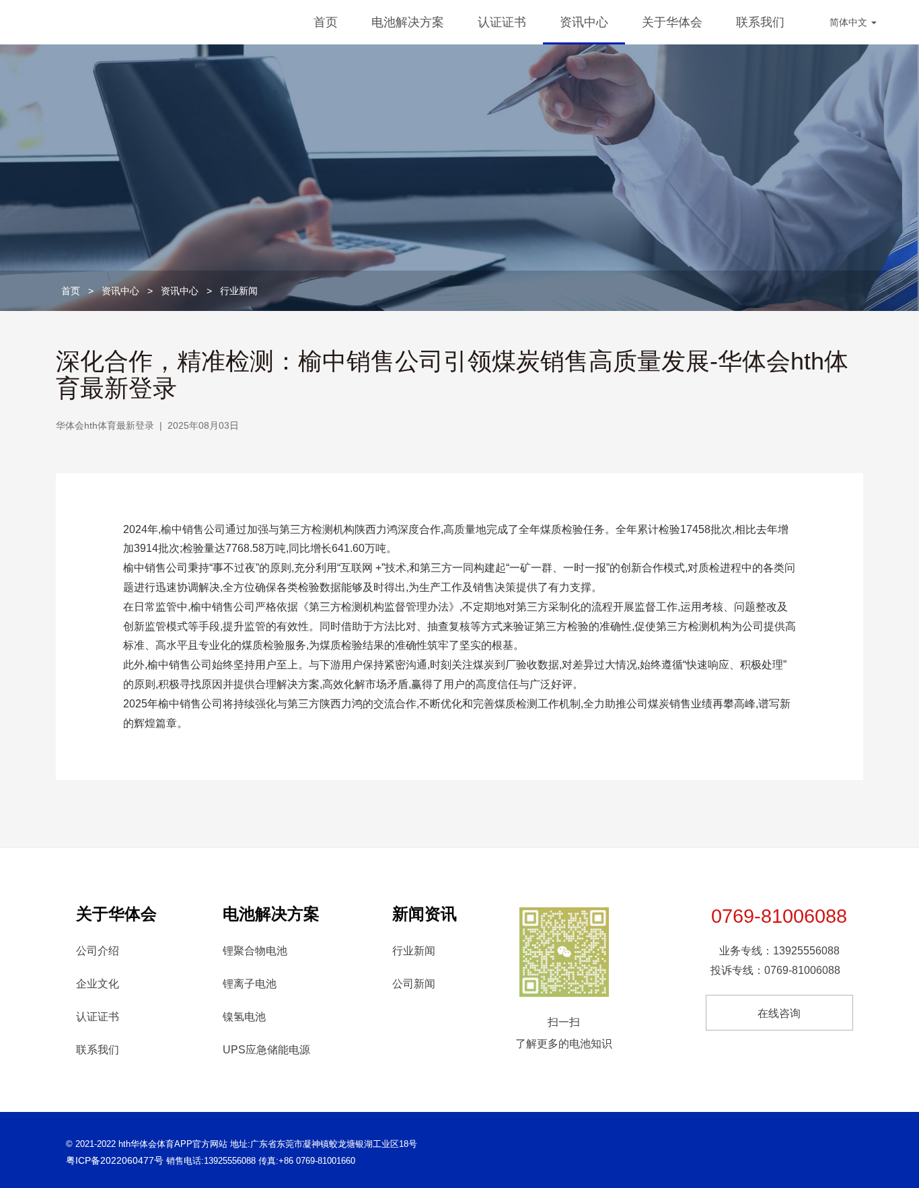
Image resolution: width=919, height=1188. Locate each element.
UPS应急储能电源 (266, 1049)
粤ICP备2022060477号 (114, 1160)
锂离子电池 (250, 983)
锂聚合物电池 (255, 950)
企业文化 (97, 983)
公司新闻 (413, 983)
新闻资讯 (424, 914)
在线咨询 (779, 1013)
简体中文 (850, 22)
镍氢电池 (244, 1016)
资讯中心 (584, 22)
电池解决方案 (407, 22)
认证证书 (502, 22)
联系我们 (760, 22)
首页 (326, 22)
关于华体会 (672, 22)
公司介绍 (97, 950)
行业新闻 (239, 290)
